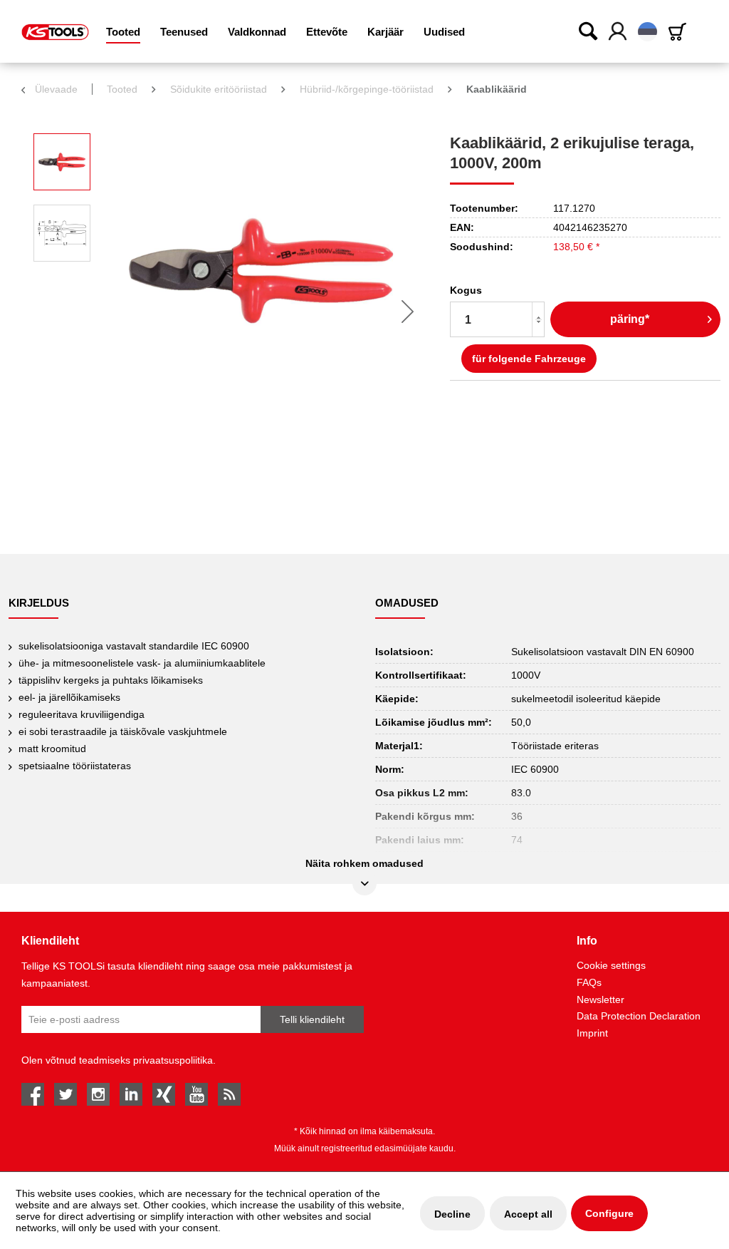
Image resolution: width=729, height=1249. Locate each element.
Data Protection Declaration (639, 1016)
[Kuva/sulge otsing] (588, 31)
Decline (452, 1214)
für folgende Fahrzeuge (529, 358)
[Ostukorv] (680, 31)
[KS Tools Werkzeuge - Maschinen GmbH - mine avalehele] (55, 32)
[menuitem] (123, 31)
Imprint (592, 1033)
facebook (32, 1094)
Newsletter (600, 999)
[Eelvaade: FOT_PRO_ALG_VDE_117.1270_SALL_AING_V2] (61, 161)
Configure (609, 1213)
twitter (65, 1094)
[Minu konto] (618, 32)
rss (229, 1094)
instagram (98, 1094)
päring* (629, 319)
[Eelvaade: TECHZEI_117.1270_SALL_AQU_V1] (61, 233)
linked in (131, 1094)
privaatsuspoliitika (173, 1060)
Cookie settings (611, 965)
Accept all (528, 1214)
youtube (196, 1094)
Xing (163, 1094)
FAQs (589, 982)
